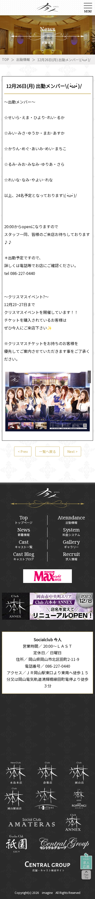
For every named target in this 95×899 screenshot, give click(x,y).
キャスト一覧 (23, 544)
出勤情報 (23, 59)
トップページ (23, 519)
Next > (72, 451)
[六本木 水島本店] (16, 773)
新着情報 (23, 532)
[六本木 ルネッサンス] (79, 798)
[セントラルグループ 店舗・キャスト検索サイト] (47, 866)
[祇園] (16, 843)
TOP (5, 59)
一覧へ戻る (47, 451)
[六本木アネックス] (47, 618)
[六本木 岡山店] (79, 773)
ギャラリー (71, 544)
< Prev (23, 451)
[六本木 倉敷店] (47, 773)
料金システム (71, 532)
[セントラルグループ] (64, 844)
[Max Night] (47, 576)
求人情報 (71, 556)
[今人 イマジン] (47, 9)
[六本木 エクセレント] (46, 799)
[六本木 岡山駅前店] (14, 799)
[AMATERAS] (31, 822)
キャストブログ (23, 556)
